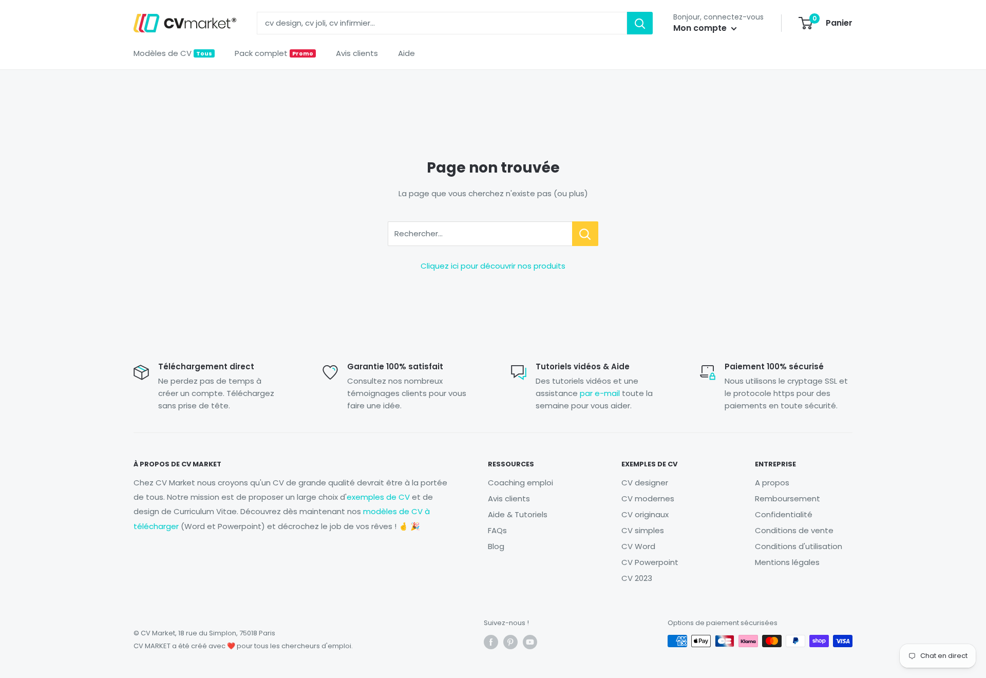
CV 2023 (636, 578)
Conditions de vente (794, 530)
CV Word (638, 546)
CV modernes (647, 498)
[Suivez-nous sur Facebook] (491, 642)
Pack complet (274, 53)
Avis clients (357, 53)
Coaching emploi (520, 482)
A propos (772, 482)
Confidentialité (783, 514)
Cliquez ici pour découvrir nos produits (493, 265)
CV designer (644, 482)
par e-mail (600, 393)
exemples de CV (378, 497)
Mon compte (701, 28)
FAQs (497, 530)
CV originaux (645, 514)
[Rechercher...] (585, 233)
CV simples (642, 530)
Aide (406, 53)
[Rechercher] (640, 23)
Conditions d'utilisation (798, 546)
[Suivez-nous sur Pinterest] (510, 642)
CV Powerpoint (649, 562)
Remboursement (787, 498)
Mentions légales (787, 562)
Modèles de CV (173, 53)
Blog (496, 546)
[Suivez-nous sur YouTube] (530, 642)
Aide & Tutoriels (517, 514)
